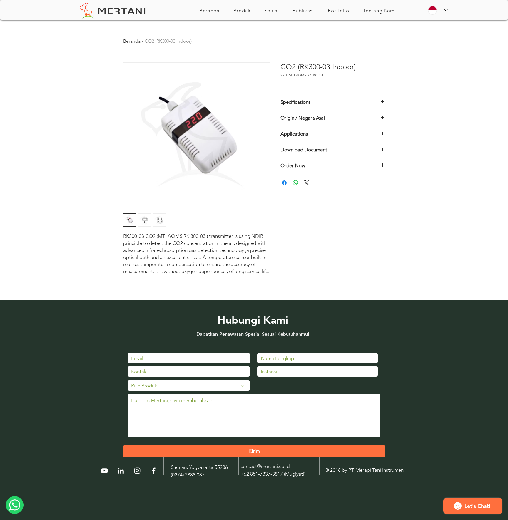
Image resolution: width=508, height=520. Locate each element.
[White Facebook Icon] (154, 471)
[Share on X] (306, 182)
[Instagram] (137, 471)
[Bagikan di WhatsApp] (295, 182)
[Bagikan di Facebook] (284, 182)
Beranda (132, 41)
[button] (242, 10)
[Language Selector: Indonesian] (438, 10)
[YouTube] (104, 471)
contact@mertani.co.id (265, 466)
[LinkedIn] (121, 471)
